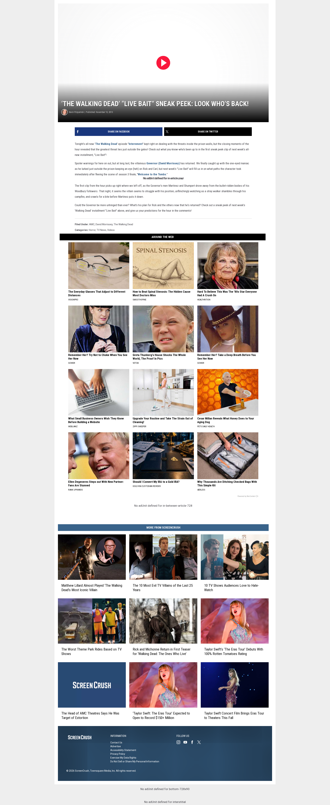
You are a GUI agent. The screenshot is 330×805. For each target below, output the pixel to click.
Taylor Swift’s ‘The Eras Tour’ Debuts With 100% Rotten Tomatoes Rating (233, 651)
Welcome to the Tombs (152, 174)
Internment (135, 144)
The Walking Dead (106, 144)
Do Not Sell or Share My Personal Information (134, 761)
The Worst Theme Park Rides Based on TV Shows (91, 651)
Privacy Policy (117, 754)
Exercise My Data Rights (123, 757)
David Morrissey (104, 224)
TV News (101, 230)
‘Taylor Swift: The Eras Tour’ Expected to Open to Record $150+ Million (161, 715)
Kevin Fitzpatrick (76, 112)
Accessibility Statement (123, 750)
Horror (92, 230)
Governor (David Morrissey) (163, 163)
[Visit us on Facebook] (193, 742)
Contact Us (116, 742)
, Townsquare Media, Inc (102, 770)
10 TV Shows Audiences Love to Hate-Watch (231, 587)
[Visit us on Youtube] (186, 742)
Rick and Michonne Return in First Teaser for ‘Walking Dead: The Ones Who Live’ (161, 651)
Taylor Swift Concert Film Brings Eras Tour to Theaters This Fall (234, 715)
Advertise (115, 746)
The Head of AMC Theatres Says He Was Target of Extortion (90, 715)
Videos (111, 230)
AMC (92, 224)
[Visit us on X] (200, 742)
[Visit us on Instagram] (179, 742)
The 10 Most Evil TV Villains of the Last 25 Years (163, 587)
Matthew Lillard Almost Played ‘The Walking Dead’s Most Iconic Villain (91, 587)
